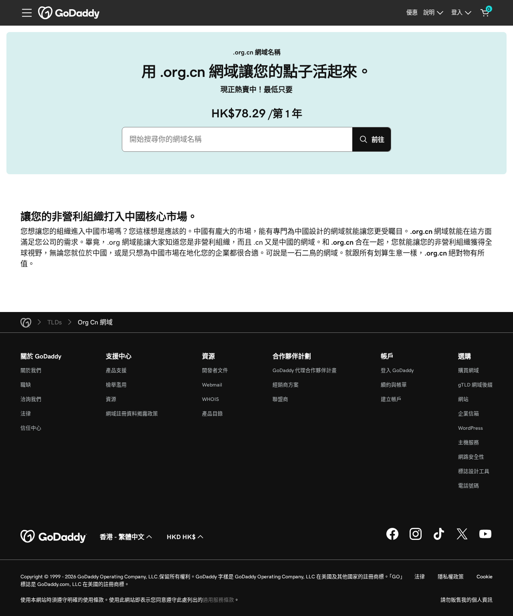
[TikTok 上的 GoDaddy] (439, 538)
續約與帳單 (394, 384)
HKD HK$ (181, 536)
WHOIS (210, 399)
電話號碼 (468, 485)
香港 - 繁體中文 (122, 536)
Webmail (212, 384)
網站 (463, 399)
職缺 (25, 384)
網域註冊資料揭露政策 (132, 413)
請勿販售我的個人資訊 (466, 599)
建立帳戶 (391, 399)
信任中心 (30, 428)
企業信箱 (468, 413)
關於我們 (30, 370)
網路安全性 (471, 456)
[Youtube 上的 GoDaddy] (485, 538)
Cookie (485, 576)
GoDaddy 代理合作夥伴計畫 (305, 370)
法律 (25, 413)
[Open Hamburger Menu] (23, 13)
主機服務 (468, 442)
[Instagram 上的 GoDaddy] (415, 538)
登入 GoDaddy (397, 370)
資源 (111, 399)
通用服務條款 (218, 599)
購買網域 (468, 370)
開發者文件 (215, 370)
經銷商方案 (286, 384)
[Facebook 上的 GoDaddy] (392, 538)
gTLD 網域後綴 (475, 384)
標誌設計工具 (473, 471)
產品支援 (116, 370)
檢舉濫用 (116, 384)
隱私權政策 (451, 576)
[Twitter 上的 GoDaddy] (462, 538)
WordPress (470, 428)
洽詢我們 (30, 399)
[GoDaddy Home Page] (53, 537)
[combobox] (237, 139)
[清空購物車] (485, 12)
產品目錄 (212, 413)
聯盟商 (280, 399)
